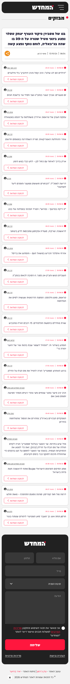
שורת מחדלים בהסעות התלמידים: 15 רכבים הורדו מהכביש (37, 323)
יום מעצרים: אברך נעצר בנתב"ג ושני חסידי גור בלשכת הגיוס (36, 95)
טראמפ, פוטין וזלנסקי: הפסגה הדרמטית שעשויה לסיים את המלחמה (37, 299)
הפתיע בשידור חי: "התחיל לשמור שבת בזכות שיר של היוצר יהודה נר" (36, 346)
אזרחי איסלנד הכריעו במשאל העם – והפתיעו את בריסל (39, 253)
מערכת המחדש (12, 439)
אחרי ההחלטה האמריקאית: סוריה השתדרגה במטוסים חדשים (35, 139)
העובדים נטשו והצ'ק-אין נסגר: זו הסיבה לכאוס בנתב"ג (39, 275)
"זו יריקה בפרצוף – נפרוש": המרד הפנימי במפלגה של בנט (37, 209)
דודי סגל (9, 134)
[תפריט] (60, 7)
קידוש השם (10, 340)
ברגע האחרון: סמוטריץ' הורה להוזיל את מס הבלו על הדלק (37, 370)
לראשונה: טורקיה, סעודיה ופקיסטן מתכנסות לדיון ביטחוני (38, 231)
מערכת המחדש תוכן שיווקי (15, 388)
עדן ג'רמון (42, 671)
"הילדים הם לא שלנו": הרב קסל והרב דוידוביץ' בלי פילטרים (37, 73)
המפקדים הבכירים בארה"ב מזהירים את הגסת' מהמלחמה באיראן (37, 419)
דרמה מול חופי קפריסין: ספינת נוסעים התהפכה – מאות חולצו (36, 494)
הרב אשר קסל (12, 68)
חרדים (9, 178)
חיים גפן (9, 511)
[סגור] (10, 677)
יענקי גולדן (10, 413)
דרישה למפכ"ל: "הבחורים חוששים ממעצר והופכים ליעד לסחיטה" (38, 185)
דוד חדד (9, 270)
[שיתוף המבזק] (7, 53)
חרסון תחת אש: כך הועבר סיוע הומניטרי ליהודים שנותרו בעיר (36, 516)
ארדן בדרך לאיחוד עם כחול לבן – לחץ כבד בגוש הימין (39, 161)
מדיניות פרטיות (13, 655)
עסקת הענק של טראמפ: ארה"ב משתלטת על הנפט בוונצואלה (35, 117)
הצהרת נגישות (57, 655)
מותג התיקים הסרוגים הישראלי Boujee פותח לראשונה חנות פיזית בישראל (37, 470)
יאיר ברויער (15, 671)
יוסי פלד (9, 90)
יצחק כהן (10, 112)
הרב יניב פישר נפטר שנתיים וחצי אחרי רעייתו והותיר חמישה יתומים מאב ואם (37, 394)
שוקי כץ (9, 156)
